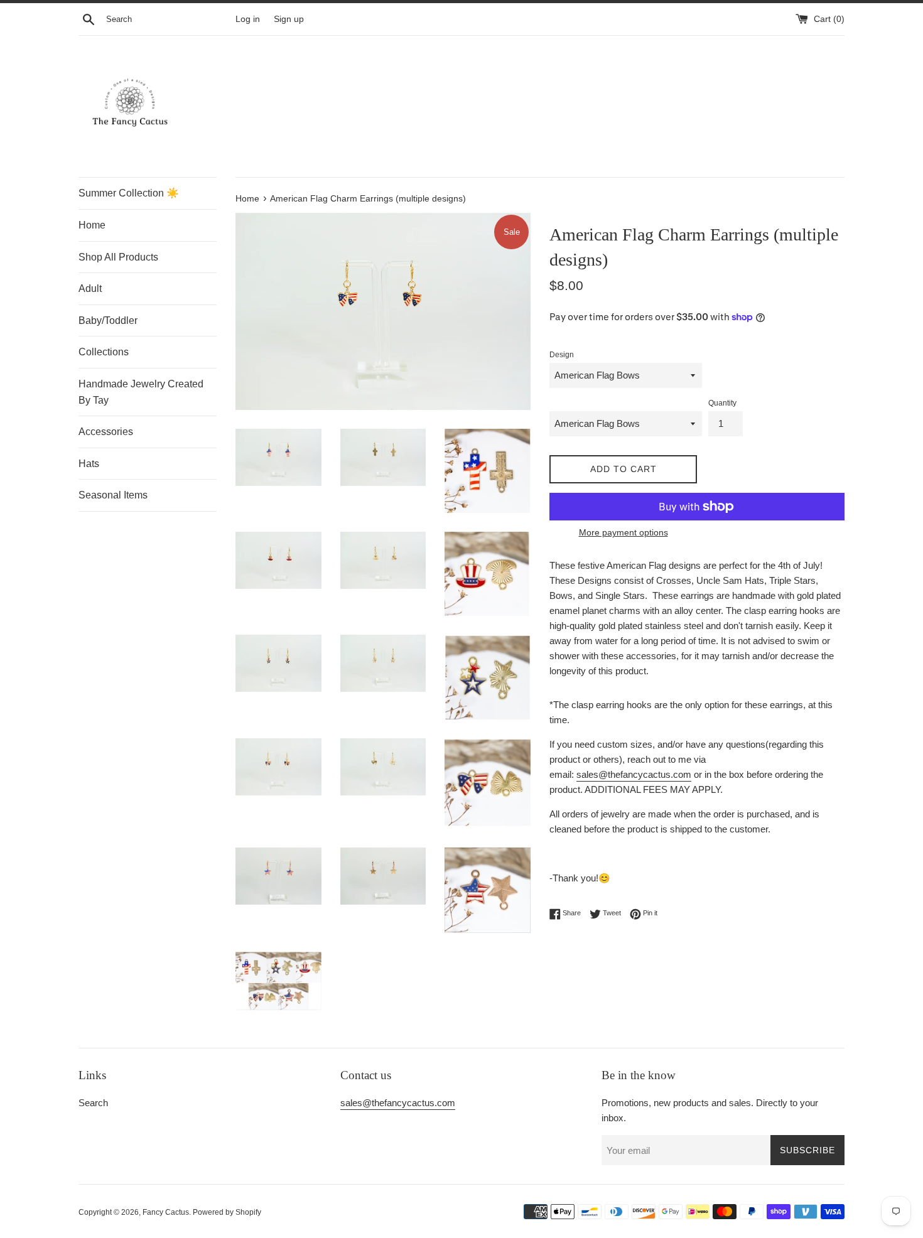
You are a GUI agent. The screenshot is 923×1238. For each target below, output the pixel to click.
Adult (90, 288)
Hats (88, 463)
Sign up (289, 19)
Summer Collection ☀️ (128, 193)
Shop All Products (118, 257)
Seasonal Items (113, 495)
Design (561, 354)
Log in (247, 19)
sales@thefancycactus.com (633, 774)
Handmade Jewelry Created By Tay (140, 392)
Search (93, 1102)
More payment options (623, 532)
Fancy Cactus (166, 1212)
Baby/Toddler (108, 320)
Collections (103, 352)
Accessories (105, 431)
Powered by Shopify (227, 1212)
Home (91, 225)
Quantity (722, 403)
